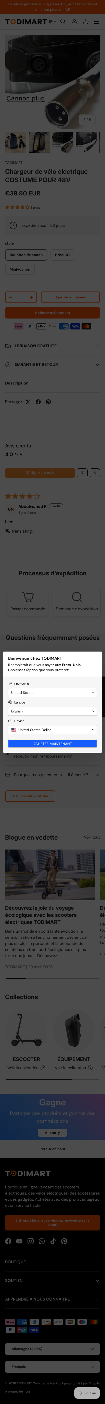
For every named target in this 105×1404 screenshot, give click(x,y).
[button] (52, 692)
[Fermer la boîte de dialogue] (98, 655)
